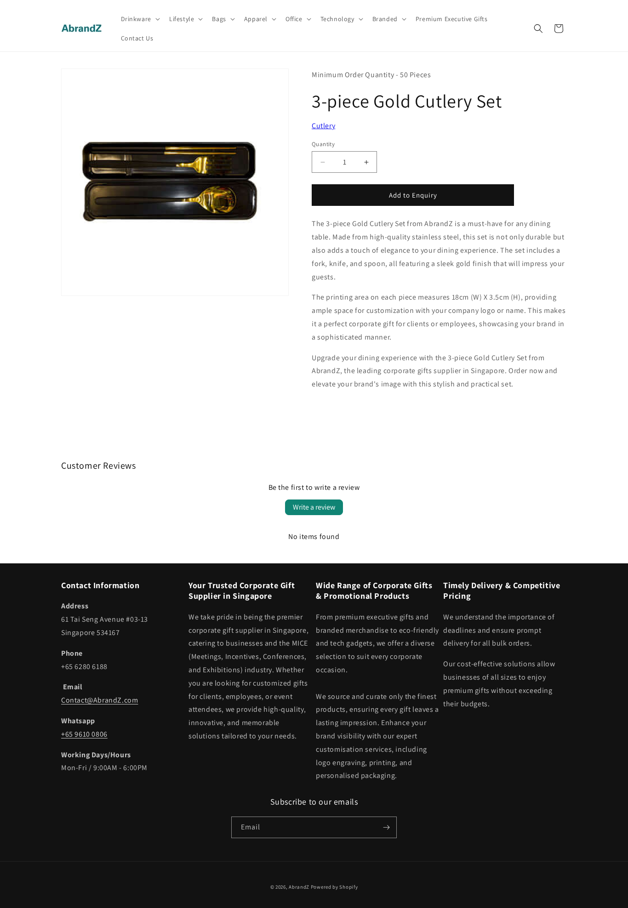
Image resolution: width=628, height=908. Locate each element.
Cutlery (323, 126)
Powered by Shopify (334, 887)
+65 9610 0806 (84, 734)
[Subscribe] (386, 827)
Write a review (314, 507)
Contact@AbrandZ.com (99, 700)
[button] (139, 18)
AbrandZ (299, 887)
